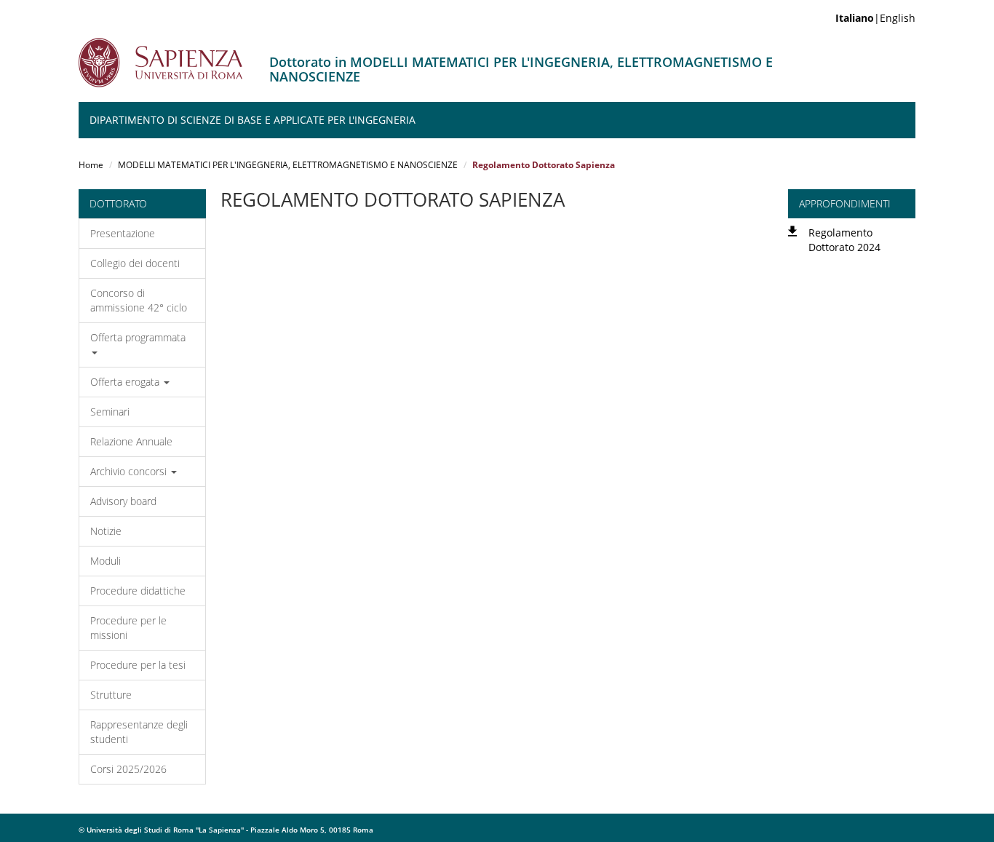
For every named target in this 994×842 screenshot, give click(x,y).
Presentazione (122, 233)
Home (91, 165)
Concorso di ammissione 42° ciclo (138, 300)
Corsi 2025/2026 (128, 769)
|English (875, 18)
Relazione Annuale (131, 441)
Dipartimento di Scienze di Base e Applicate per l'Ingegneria (253, 120)
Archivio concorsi (130, 471)
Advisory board (123, 501)
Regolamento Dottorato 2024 (844, 240)
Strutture (111, 695)
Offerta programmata (138, 337)
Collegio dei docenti (135, 263)
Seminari (110, 411)
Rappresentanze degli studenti (139, 732)
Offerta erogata (126, 382)
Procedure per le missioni (128, 627)
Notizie (106, 531)
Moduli (105, 561)
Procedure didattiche (138, 590)
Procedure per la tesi (138, 665)
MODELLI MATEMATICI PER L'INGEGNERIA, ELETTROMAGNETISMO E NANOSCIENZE (288, 165)
